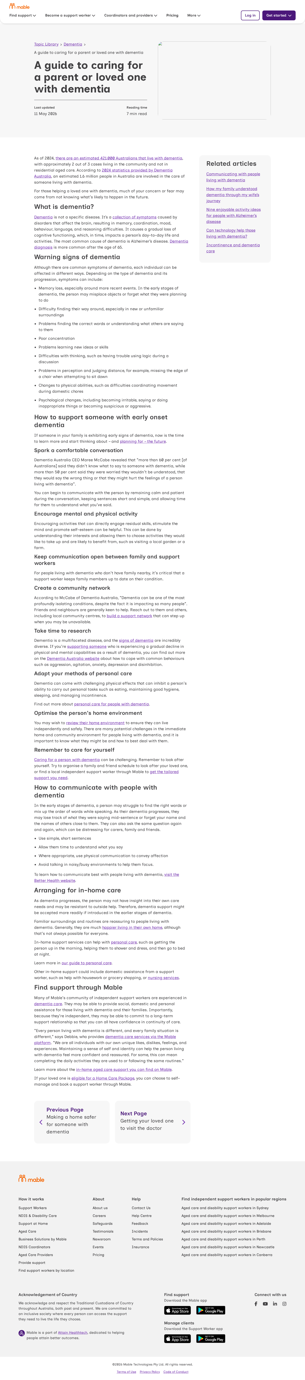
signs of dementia (136, 640)
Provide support (32, 1262)
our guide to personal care (86, 963)
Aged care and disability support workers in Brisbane (226, 1231)
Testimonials (103, 1231)
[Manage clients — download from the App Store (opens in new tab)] (177, 1338)
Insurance (140, 1247)
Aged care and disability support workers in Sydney (225, 1208)
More (191, 15)
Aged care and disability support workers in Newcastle (228, 1247)
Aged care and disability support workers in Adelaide (226, 1223)
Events (98, 1247)
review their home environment (95, 722)
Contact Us (141, 1208)
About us (100, 1208)
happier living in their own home (132, 927)
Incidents (140, 1231)
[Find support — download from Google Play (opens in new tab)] (210, 1310)
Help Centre (142, 1216)
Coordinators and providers (128, 15)
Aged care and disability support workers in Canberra (227, 1255)
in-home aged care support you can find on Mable (123, 1069)
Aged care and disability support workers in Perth (223, 1239)
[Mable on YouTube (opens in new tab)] (265, 1303)
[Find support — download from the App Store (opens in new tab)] (177, 1310)
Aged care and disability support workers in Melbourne (228, 1216)
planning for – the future (143, 441)
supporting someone (87, 646)
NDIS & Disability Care (38, 1216)
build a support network (129, 615)
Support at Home (33, 1223)
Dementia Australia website (73, 658)
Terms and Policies (147, 1239)
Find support (20, 15)
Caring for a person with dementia (67, 759)
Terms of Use (126, 1372)
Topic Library (46, 44)
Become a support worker (68, 15)
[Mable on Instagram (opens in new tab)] (284, 1303)
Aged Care (27, 1231)
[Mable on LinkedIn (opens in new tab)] (275, 1303)
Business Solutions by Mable (43, 1239)
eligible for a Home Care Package (102, 1078)
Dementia (73, 44)
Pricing (172, 15)
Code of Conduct (175, 1372)
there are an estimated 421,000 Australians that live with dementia (119, 158)
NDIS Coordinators (34, 1247)
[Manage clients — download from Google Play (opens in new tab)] (210, 1338)
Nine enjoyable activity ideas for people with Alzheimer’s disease (233, 215)
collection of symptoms (135, 217)
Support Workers (33, 1208)
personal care (124, 942)
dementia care (48, 1003)
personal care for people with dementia (111, 704)
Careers (99, 1216)
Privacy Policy (150, 1372)
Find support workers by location (46, 1270)
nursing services (163, 977)
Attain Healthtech (72, 1332)
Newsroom (102, 1239)
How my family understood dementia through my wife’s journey (232, 194)
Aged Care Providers (36, 1255)
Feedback (140, 1223)
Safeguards (103, 1223)
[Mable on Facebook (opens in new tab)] (256, 1303)
